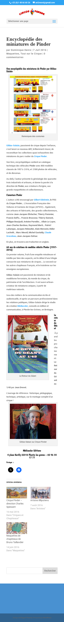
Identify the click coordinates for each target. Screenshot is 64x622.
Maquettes (12, 53)
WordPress (47, 618)
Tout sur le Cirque (31, 53)
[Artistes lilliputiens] (40, 493)
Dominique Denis (21, 50)
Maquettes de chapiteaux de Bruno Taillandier (14, 539)
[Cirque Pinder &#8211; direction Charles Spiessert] (16, 493)
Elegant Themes (26, 618)
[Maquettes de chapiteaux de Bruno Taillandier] (16, 528)
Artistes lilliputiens (39, 500)
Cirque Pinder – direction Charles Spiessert (14, 503)
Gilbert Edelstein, (42, 200)
